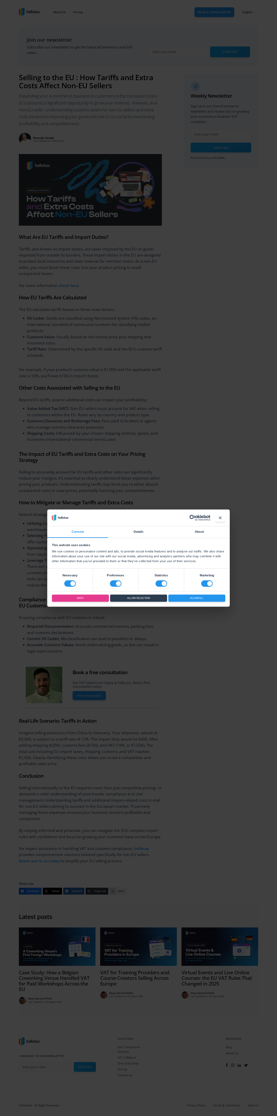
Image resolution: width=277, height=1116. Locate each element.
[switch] (115, 583)
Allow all (196, 598)
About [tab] (199, 532)
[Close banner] (220, 518)
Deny (80, 598)
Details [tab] (139, 532)
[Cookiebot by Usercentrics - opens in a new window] (192, 518)
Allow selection (138, 598)
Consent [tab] (78, 532)
